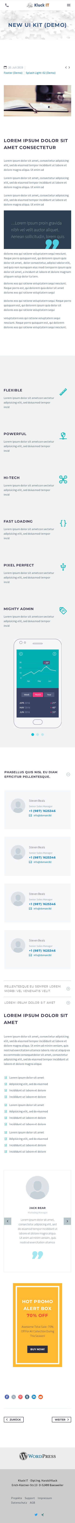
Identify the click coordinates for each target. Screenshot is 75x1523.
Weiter (60, 1419)
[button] (7, 5)
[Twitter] (13, 1397)
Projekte (16, 1498)
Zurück (15, 1419)
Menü (68, 5)
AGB (32, 1502)
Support (30, 1498)
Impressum (45, 1498)
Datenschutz (19, 1502)
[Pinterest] (20, 1397)
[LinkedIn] (34, 1397)
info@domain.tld (42, 815)
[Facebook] (7, 1397)
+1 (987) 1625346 (42, 811)
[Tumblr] (27, 1397)
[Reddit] (40, 1397)
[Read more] (35, 398)
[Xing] (42, 1514)
